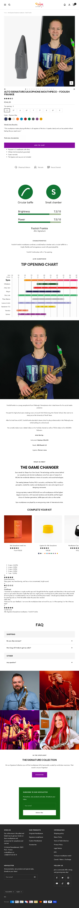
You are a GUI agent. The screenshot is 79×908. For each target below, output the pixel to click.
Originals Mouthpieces (36, 833)
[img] (8, 577)
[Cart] (74, 5)
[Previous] (5, 89)
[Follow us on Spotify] (68, 883)
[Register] (34, 877)
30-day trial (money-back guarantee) (19, 152)
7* (40, 110)
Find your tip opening (11, 138)
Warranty (40, 167)
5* (13, 110)
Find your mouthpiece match (62, 856)
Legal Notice (58, 848)
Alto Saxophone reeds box (18, 545)
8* (53, 110)
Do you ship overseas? (14, 641)
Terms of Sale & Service (61, 841)
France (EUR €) (8, 891)
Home (5, 12)
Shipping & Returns (24, 167)
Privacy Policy (58, 845)
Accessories (33, 845)
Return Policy (58, 837)
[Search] (9, 5)
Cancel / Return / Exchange (62, 859)
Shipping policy (59, 833)
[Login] (69, 5)
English (18, 891)
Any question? (11, 662)
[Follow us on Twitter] (62, 878)
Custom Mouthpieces (35, 841)
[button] (8, 99)
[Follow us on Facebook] (57, 878)
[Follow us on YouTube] (57, 883)
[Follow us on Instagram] (68, 878)
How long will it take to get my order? (19, 648)
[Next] (74, 89)
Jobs (55, 852)
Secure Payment (56, 167)
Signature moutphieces (36, 837)
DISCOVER (40, 775)
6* (27, 110)
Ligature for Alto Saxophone (48, 545)
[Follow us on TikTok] (62, 883)
